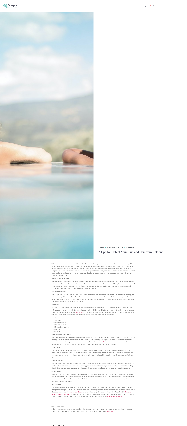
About (133, 6)
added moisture (106, 342)
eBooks (101, 6)
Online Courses (93, 6)
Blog (144, 6)
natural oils (79, 312)
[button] (153, 6)
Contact (139, 6)
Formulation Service (110, 6)
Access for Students (123, 6)
